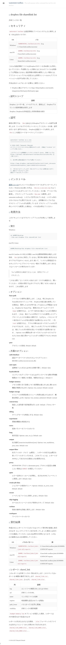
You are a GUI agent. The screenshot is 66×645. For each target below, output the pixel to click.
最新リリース (14, 185)
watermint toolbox (16, 3)
